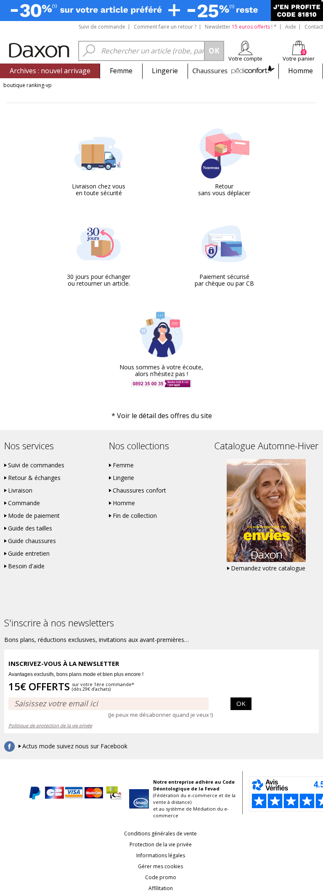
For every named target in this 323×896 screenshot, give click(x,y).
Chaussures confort (139, 490)
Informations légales (160, 855)
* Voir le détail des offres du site (161, 415)
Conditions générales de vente (160, 833)
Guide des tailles (30, 528)
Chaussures (233, 70)
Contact (313, 26)
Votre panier (299, 58)
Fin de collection (135, 516)
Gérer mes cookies (160, 866)
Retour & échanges (34, 478)
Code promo (160, 877)
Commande (24, 503)
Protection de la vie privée (161, 844)
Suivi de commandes (36, 465)
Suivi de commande (102, 26)
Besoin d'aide (26, 566)
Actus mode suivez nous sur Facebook (74, 746)
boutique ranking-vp (27, 85)
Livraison (20, 490)
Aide (290, 26)
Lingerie (165, 70)
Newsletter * (241, 26)
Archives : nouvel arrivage (50, 70)
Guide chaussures (32, 541)
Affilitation (160, 888)
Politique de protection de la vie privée (50, 725)
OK (241, 703)
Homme (300, 70)
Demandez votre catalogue (268, 568)
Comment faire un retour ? (165, 26)
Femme (121, 70)
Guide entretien (29, 554)
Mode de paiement (34, 516)
